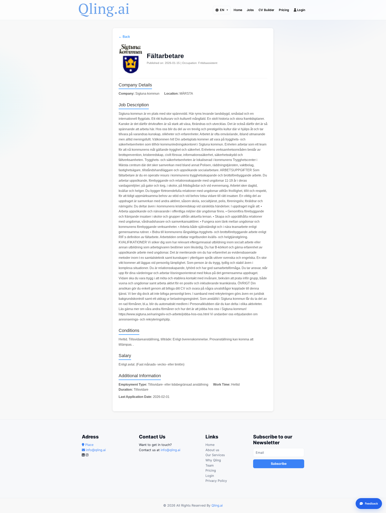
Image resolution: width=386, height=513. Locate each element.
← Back (124, 36)
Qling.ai (217, 505)
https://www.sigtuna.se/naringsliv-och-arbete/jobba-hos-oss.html (164, 314)
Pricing (284, 10)
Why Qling (213, 460)
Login (300, 10)
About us (212, 450)
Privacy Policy (216, 481)
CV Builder (266, 10)
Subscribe (279, 464)
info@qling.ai (170, 450)
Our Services (215, 455)
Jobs (250, 10)
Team (209, 465)
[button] (221, 10)
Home (238, 10)
